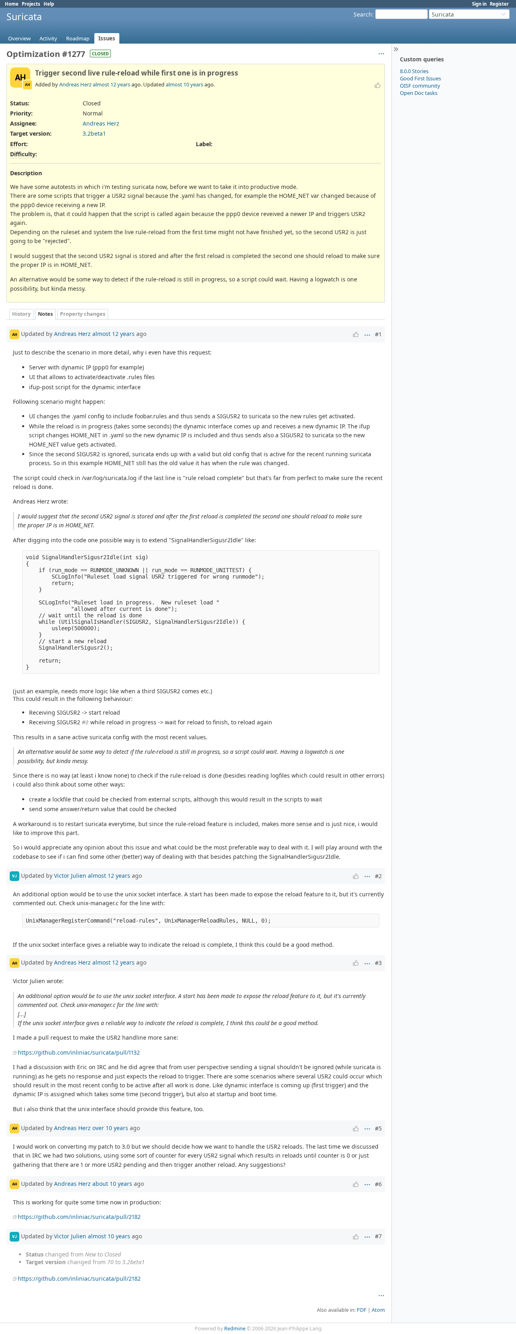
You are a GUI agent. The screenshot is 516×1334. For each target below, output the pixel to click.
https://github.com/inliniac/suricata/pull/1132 (79, 1052)
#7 (378, 1236)
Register (499, 4)
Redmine (235, 1328)
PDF (361, 1310)
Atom (378, 1310)
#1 (378, 334)
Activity (48, 38)
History (21, 313)
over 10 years (110, 1128)
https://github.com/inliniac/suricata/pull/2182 (79, 1217)
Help (49, 4)
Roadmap (77, 38)
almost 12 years (111, 84)
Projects (31, 4)
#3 (378, 963)
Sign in (479, 4)
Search (363, 14)
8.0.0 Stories (414, 71)
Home (12, 4)
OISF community (420, 85)
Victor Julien (70, 875)
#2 (85, 722)
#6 (378, 1184)
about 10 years (112, 1183)
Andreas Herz (75, 84)
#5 (378, 1128)
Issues (106, 38)
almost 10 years (184, 84)
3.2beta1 (94, 133)
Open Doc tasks (418, 92)
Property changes (82, 313)
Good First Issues (420, 78)
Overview (19, 38)
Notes (45, 313)
